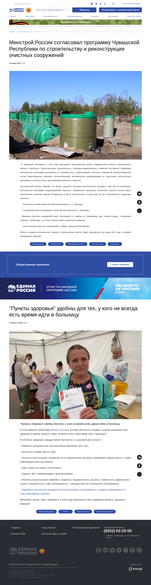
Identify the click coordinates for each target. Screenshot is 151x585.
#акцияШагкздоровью (105, 511)
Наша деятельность (51, 16)
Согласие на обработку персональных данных (27, 577)
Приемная (95, 16)
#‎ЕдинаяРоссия (83, 511)
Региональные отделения (86, 527)
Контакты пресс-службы (54, 534)
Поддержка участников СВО (75, 22)
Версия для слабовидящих (131, 3)
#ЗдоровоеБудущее (46, 511)
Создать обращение (120, 265)
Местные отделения (74, 16)
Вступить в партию (134, 16)
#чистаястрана (97, 244)
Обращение (84, 10)
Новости (38, 31)
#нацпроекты (56, 244)
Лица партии (29, 16)
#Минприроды (38, 244)
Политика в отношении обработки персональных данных (32, 575)
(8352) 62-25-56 (118, 530)
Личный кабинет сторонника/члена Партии (120, 10)
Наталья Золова (60, 430)
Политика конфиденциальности (22, 573)
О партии (12, 16)
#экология (115, 244)
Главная (12, 31)
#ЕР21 (65, 511)
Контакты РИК (18, 534)
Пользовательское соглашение (21, 570)
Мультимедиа (113, 16)
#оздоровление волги (76, 244)
